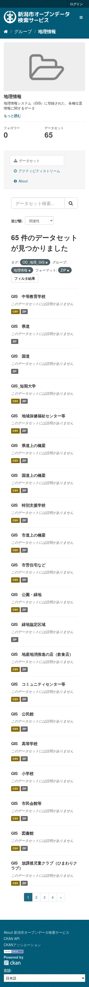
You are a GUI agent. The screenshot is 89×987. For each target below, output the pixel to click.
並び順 (16, 220)
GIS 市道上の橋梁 (28, 535)
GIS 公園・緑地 (26, 594)
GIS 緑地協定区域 (28, 624)
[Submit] (71, 203)
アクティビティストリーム (39, 170)
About (23, 180)
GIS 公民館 (22, 714)
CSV (15, 311)
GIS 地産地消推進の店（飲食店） (42, 654)
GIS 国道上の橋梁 (28, 475)
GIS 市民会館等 (26, 803)
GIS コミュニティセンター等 (38, 684)
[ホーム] (6, 31)
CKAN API (12, 938)
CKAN (12, 962)
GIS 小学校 (22, 773)
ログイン (76, 3)
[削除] (46, 262)
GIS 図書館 (22, 833)
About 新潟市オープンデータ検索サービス (36, 932)
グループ (23, 31)
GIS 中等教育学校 (28, 296)
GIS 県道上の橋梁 (28, 445)
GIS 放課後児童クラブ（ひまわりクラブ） (44, 865)
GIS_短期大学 (23, 386)
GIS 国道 (20, 356)
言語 (7, 970)
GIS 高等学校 (24, 743)
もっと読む (12, 115)
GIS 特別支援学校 (28, 505)
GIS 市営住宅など (28, 565)
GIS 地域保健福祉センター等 (38, 416)
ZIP (24, 311)
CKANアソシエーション (22, 944)
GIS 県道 (20, 326)
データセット (29, 160)
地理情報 (47, 31)
